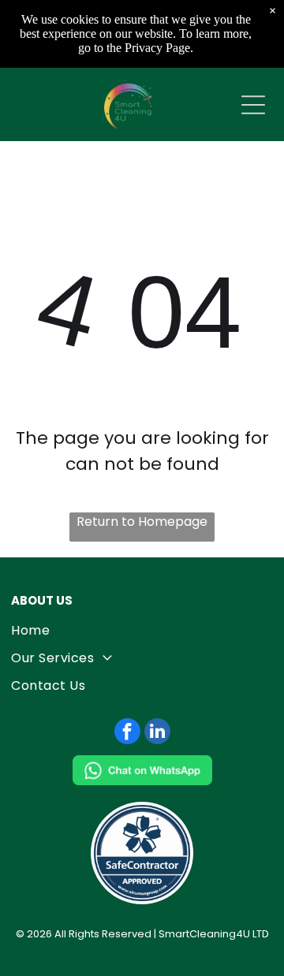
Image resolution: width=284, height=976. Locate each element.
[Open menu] (253, 105)
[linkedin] (157, 733)
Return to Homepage (142, 521)
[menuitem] (141, 630)
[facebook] (127, 733)
